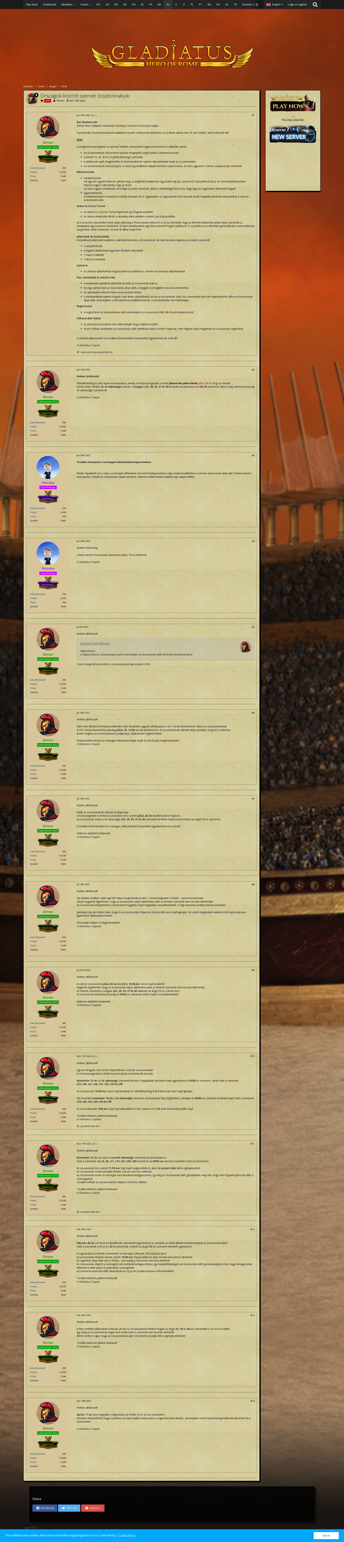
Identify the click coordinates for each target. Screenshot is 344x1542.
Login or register (297, 4)
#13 (252, 1315)
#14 (252, 1401)
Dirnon (60, 100)
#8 (253, 884)
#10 (252, 1056)
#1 (253, 115)
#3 (253, 455)
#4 (253, 541)
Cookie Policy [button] (127, 1535)
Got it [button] (326, 1535)
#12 (252, 1229)
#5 (253, 627)
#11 (252, 1143)
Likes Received (37, 167)
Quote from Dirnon (95, 643)
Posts (33, 176)
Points (33, 172)
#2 (253, 369)
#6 (253, 712)
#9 (253, 970)
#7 (253, 798)
